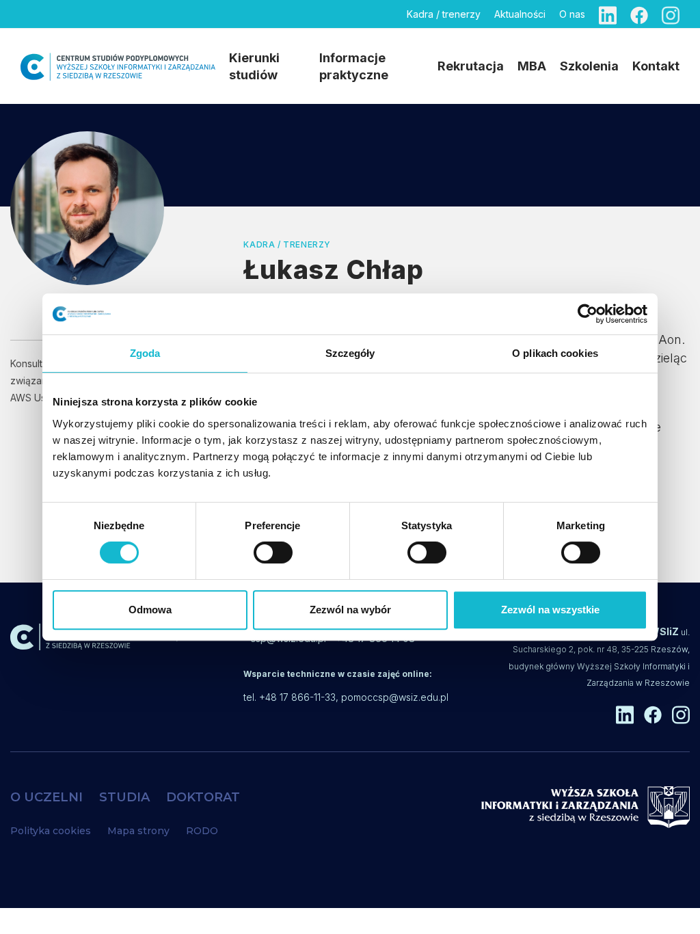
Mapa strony (138, 831)
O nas (572, 14)
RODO (202, 831)
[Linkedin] (607, 14)
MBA (531, 66)
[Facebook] (639, 14)
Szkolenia (589, 66)
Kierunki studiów (254, 66)
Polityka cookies (50, 831)
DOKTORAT (203, 797)
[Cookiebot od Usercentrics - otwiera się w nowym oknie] (587, 314)
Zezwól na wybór (350, 609)
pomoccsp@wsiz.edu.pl (394, 697)
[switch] (273, 552)
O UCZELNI (46, 797)
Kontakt (655, 66)
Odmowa (150, 609)
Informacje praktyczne (353, 66)
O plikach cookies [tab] (555, 353)
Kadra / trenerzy (444, 14)
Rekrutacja (471, 66)
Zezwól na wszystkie (550, 609)
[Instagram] (670, 14)
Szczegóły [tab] (350, 353)
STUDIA (124, 797)
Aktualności (520, 14)
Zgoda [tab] (145, 353)
